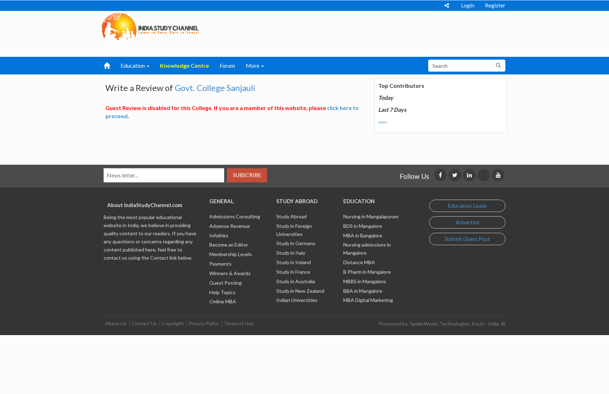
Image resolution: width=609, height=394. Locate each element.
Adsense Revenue (229, 226)
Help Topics (222, 292)
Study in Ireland (293, 262)
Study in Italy (290, 253)
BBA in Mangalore (362, 291)
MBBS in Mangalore (364, 281)
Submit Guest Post (467, 238)
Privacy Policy (204, 323)
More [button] (253, 65)
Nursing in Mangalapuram (371, 216)
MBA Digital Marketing (368, 300)
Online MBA (222, 301)
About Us (116, 323)
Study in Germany (295, 243)
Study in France (293, 272)
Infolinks (218, 235)
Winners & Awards (230, 273)
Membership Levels (230, 254)
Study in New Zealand (300, 291)
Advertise (467, 222)
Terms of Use (238, 323)
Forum (227, 65)
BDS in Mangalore (362, 226)
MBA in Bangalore (362, 235)
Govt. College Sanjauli (215, 88)
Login (467, 5)
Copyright (173, 323)
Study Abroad (291, 216)
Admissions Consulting (234, 216)
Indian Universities (297, 300)
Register (495, 5)
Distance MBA (359, 262)
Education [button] (133, 65)
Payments (220, 264)
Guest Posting (225, 283)
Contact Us (144, 323)
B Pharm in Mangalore (367, 272)
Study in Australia (295, 281)
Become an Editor (228, 245)
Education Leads (467, 205)
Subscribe (247, 175)
